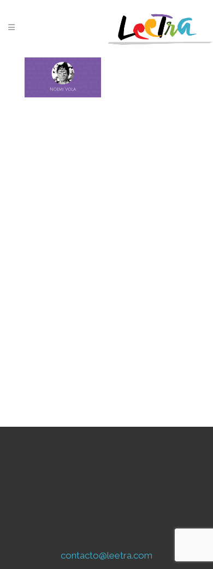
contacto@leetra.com (106, 555)
